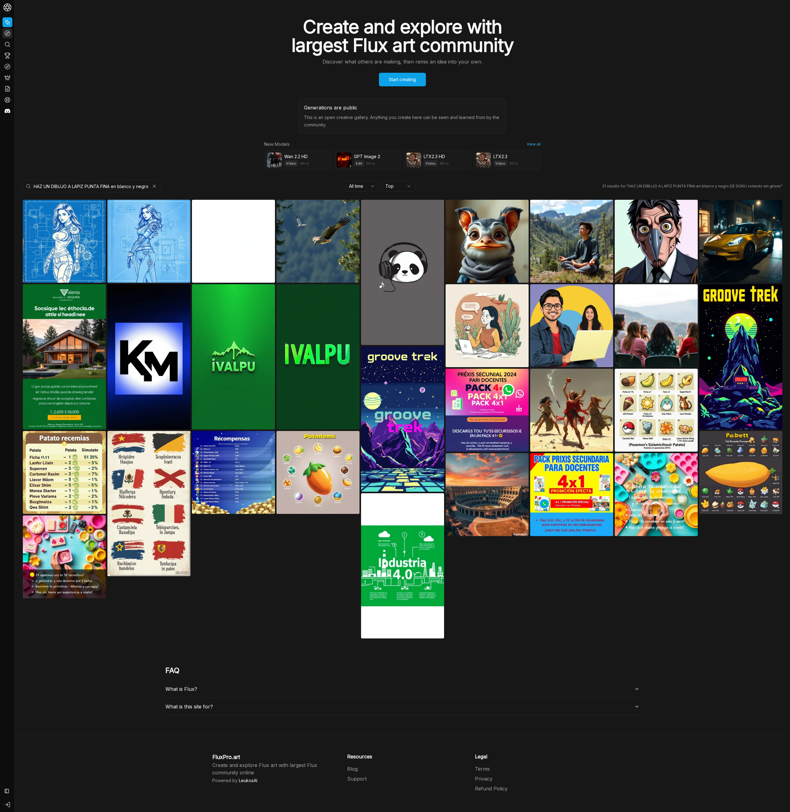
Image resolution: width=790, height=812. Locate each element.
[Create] (7, 22)
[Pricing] (7, 78)
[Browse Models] (7, 67)
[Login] (7, 805)
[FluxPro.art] (7, 7)
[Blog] (7, 89)
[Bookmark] (82, 211)
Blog (352, 769)
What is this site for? (189, 706)
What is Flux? (181, 689)
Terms (482, 769)
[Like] (97, 211)
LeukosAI (248, 780)
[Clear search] (154, 186)
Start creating (402, 79)
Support (357, 779)
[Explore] (7, 33)
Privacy (484, 779)
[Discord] (7, 111)
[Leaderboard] (7, 55)
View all (534, 144)
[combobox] (362, 186)
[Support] (7, 100)
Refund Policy (491, 788)
